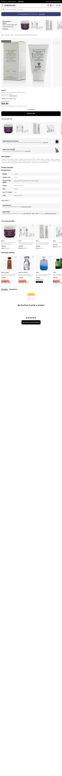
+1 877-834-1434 (27, 213)
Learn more (45, 142)
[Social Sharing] (54, 42)
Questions (13, 289)
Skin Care (7, 35)
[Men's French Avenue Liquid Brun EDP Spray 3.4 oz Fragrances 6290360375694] (16, 257)
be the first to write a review (31, 322)
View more (5, 28)
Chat (37, 213)
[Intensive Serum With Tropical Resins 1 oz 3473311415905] (50, 225)
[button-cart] (60, 5)
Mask (12, 35)
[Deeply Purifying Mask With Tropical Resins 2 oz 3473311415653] (57, 42)
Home (2, 35)
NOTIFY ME (31, 113)
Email (33, 213)
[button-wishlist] (57, 5)
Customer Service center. (50, 213)
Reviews (4, 289)
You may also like (6, 119)
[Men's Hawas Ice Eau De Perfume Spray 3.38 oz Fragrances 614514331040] (50, 257)
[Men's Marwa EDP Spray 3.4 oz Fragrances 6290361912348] (33, 257)
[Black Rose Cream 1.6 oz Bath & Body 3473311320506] (16, 225)
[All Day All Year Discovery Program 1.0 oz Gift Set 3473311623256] (33, 225)
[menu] (2, 5)
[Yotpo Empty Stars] (5, 96)
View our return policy (26, 206)
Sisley (5, 23)
